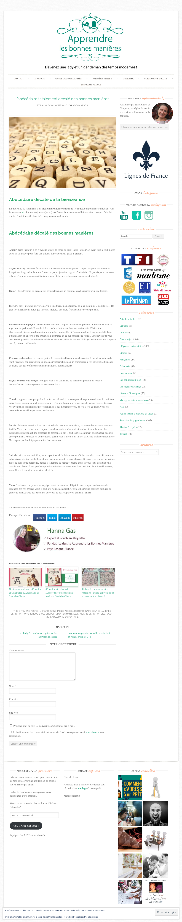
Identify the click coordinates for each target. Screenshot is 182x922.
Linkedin (65, 517)
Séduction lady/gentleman (133, 420)
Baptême (124, 325)
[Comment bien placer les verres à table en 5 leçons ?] (130, 866)
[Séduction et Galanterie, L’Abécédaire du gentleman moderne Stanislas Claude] (62, 577)
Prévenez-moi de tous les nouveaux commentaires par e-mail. (44, 725)
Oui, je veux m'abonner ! (26, 825)
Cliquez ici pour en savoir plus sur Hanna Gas (144, 127)
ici (23, 212)
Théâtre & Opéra (128, 427)
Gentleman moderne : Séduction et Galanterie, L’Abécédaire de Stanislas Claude (25, 592)
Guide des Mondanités (68, 78)
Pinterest (77, 517)
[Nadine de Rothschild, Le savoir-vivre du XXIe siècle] (155, 892)
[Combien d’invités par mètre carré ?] (130, 814)
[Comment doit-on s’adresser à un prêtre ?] (130, 788)
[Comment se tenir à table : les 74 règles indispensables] (155, 840)
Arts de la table (127, 319)
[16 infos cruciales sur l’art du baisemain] (155, 866)
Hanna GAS (46, 105)
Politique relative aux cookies (85, 916)
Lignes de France (91, 84)
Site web (13, 712)
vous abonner (92, 732)
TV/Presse (127, 78)
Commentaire (17, 650)
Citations (47, 611)
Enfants (123, 352)
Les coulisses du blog (130, 379)
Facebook (39, 517)
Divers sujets (126, 339)
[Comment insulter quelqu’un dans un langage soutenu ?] (155, 814)
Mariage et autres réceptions (134, 400)
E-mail (13, 699)
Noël (122, 406)
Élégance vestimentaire (131, 346)
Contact (18, 78)
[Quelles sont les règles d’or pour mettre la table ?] (130, 892)
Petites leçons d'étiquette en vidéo (136, 413)
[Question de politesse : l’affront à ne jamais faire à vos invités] (130, 840)
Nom (12, 686)
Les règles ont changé (130, 386)
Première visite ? (102, 78)
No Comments (80, 105)
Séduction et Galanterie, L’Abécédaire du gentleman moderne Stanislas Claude (59, 592)
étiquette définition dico (91, 614)
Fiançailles (125, 359)
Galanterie (125, 366)
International (126, 373)
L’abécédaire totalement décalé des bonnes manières (62, 99)
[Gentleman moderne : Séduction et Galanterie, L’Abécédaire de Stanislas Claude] (25, 577)
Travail (123, 433)
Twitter (52, 517)
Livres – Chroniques (130, 393)
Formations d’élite (155, 78)
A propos (39, 78)
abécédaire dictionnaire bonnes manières (88, 611)
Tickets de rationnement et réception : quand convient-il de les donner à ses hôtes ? (98, 592)
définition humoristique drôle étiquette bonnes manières (43, 614)
